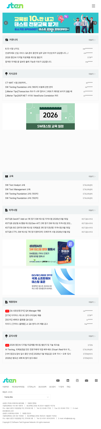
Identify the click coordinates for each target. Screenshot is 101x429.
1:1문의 (61, 387)
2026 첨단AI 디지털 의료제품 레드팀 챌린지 (23, 57)
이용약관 (5, 387)
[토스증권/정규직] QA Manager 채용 (25, 311)
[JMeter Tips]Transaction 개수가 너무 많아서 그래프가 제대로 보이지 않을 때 (38, 91)
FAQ (68, 387)
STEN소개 (31, 387)
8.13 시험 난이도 (12, 48)
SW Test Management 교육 (18, 189)
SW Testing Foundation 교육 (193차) (21, 194)
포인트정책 (42, 387)
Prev (6, 23)
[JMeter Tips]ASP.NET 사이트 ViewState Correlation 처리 (31, 95)
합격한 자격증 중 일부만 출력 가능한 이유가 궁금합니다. (28, 62)
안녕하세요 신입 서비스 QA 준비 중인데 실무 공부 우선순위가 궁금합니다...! (36, 53)
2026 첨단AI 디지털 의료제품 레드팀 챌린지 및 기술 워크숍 (34, 345)
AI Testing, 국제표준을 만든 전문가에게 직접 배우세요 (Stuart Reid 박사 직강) (38, 349)
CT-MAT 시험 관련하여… (16, 83)
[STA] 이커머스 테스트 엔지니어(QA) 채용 (23, 315)
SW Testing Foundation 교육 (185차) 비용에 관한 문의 (29, 87)
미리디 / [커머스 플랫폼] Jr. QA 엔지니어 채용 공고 (26, 324)
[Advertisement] (50, 150)
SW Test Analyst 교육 (15, 185)
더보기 (91, 40)
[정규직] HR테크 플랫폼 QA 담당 (19, 319)
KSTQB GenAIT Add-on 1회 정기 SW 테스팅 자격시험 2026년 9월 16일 (36, 219)
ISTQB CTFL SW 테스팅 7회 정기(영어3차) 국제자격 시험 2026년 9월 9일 (37, 232)
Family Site (9, 397)
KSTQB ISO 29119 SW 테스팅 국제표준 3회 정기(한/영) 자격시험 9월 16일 (37, 227)
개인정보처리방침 (18, 387)
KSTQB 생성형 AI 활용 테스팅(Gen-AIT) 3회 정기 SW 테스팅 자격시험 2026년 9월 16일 (38, 223)
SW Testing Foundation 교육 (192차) (21, 198)
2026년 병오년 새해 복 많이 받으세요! (21, 358)
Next (95, 23)
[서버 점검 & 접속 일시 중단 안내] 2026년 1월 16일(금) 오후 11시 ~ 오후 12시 (38, 354)
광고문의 (52, 387)
